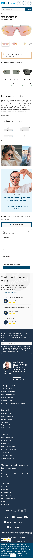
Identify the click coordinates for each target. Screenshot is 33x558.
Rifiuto (20, 556)
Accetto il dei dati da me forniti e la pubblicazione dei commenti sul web (16, 263)
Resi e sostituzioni (6, 413)
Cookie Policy (19, 548)
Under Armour (18, 13)
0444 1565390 (17, 377)
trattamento (14, 263)
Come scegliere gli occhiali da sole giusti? (16, 207)
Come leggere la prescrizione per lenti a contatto (15, 474)
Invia (16, 268)
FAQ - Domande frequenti (8, 425)
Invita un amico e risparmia (9, 446)
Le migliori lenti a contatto (8, 468)
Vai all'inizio (22, 537)
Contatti (3, 501)
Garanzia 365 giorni (7, 416)
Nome (5, 250)
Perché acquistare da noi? (8, 498)
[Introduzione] (2, 13)
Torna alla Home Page (13, 537)
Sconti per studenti (6, 455)
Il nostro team (5, 489)
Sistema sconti (5, 452)
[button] (5, 43)
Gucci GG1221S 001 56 (11, 79)
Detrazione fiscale (6, 419)
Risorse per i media (6, 492)
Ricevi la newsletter (16, 355)
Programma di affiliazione (8, 449)
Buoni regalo (5, 443)
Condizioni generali (6, 400)
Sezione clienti (5, 428)
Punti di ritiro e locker (7, 397)
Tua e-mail (6, 256)
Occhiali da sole (9, 13)
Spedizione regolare (7, 438)
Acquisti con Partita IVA (8, 422)
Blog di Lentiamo (6, 495)
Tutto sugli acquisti (6, 389)
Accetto (13, 556)
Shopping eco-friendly (7, 458)
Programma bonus (6, 441)
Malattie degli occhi (7, 471)
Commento (6, 237)
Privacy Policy (17, 553)
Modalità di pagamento (8, 391)
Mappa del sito (5, 504)
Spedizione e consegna (8, 394)
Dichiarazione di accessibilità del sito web (13, 403)
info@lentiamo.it (18, 379)
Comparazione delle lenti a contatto (11, 477)
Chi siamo (4, 486)
